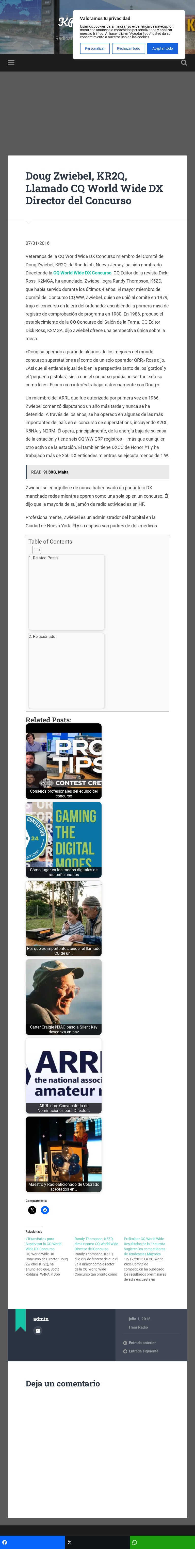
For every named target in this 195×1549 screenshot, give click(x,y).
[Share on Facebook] (32, 1542)
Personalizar (95, 48)
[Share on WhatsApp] (162, 1542)
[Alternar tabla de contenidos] (96, 550)
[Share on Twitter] (97, 1542)
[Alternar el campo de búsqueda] (184, 62)
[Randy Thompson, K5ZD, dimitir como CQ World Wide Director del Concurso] (99, 1256)
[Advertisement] (97, 109)
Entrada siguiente (143, 1351)
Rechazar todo (128, 48)
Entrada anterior (142, 1343)
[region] (129, 34)
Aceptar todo (162, 48)
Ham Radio (138, 1327)
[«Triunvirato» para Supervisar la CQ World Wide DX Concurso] (50, 1256)
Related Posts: (46, 557)
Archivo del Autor (37, 1330)
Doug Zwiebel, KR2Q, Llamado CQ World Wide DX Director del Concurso (94, 188)
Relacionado (44, 636)
